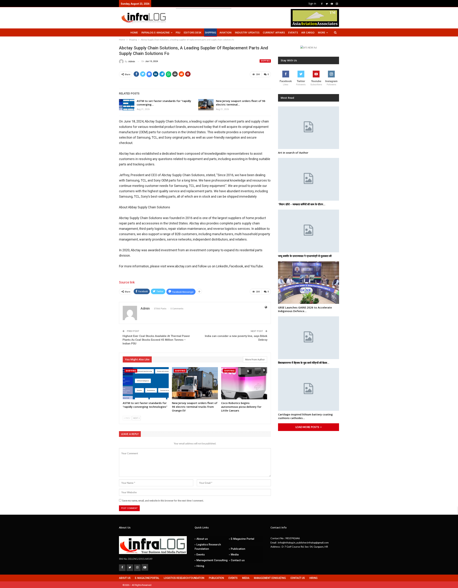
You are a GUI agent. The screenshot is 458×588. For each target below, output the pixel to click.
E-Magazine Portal (242, 538)
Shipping (210, 32)
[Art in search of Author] (308, 127)
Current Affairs (274, 32)
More (321, 32)
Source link (127, 282)
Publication (238, 548)
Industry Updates (247, 32)
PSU (178, 32)
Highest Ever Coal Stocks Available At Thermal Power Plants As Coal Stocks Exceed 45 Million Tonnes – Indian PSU (156, 339)
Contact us (238, 560)
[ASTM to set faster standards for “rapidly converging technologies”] (126, 105)
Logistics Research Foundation (208, 546)
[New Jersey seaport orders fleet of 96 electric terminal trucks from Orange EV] (206, 105)
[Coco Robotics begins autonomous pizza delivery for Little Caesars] (244, 383)
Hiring (200, 566)
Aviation (226, 32)
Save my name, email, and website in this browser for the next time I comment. (163, 500)
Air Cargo (308, 32)
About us (202, 538)
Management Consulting (212, 560)
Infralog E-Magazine (155, 32)
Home (134, 32)
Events (293, 32)
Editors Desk (192, 32)
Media (235, 554)
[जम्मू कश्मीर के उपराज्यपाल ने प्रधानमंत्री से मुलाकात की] (308, 231)
